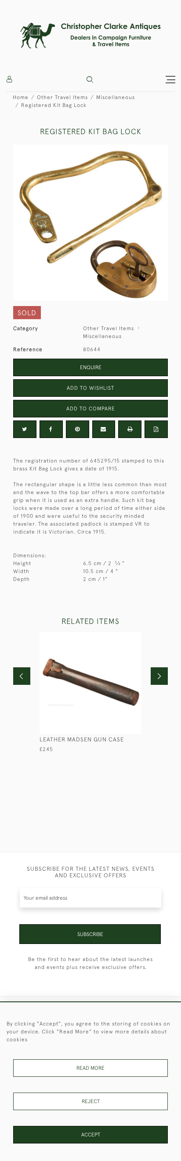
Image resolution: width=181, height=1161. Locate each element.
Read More (90, 1068)
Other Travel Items (62, 97)
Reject (91, 1101)
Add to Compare (90, 409)
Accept (90, 1135)
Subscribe (90, 934)
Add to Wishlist (90, 388)
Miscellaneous (115, 97)
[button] (89, 80)
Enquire (90, 367)
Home (21, 97)
